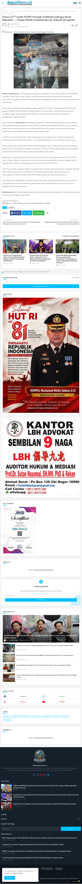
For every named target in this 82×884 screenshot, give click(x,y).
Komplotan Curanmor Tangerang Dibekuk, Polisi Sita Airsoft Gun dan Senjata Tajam (44, 645)
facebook (23, 696)
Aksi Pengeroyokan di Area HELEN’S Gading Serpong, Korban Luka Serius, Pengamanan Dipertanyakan (39, 838)
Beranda (5, 11)
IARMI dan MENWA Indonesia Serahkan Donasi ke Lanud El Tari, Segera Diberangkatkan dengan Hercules (45, 787)
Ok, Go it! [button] (9, 878)
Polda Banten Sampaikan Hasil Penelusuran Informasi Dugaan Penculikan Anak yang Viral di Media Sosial (46, 796)
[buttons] (33, 774)
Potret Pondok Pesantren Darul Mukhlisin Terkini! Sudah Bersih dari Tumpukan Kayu (44, 655)
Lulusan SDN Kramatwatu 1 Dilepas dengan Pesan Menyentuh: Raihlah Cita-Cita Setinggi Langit (46, 676)
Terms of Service (47, 869)
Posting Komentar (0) (41, 286)
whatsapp (62, 696)
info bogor (65, 716)
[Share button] (47, 212)
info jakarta (7, 720)
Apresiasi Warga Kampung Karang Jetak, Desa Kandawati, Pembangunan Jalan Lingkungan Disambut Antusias (66, 258)
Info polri (35, 716)
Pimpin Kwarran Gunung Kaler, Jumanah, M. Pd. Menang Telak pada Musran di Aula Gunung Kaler (40, 258)
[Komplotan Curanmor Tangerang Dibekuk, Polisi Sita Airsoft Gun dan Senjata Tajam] (9, 648)
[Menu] (3, 3)
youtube (62, 702)
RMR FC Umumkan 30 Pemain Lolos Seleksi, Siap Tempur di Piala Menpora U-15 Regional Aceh (36, 851)
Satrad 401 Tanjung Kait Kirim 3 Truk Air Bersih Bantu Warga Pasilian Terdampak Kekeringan (14, 258)
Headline (15, 716)
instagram (23, 702)
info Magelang (45, 716)
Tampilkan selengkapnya (70, 236)
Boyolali (6, 716)
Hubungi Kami (17, 873)
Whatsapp (39, 213)
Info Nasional (25, 716)
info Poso (56, 716)
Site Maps (59, 869)
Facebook (17, 213)
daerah (12, 11)
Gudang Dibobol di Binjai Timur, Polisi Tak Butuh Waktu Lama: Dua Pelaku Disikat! (43, 665)
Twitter (28, 213)
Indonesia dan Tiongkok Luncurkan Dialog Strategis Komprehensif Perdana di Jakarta (44, 804)
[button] (75, 3)
